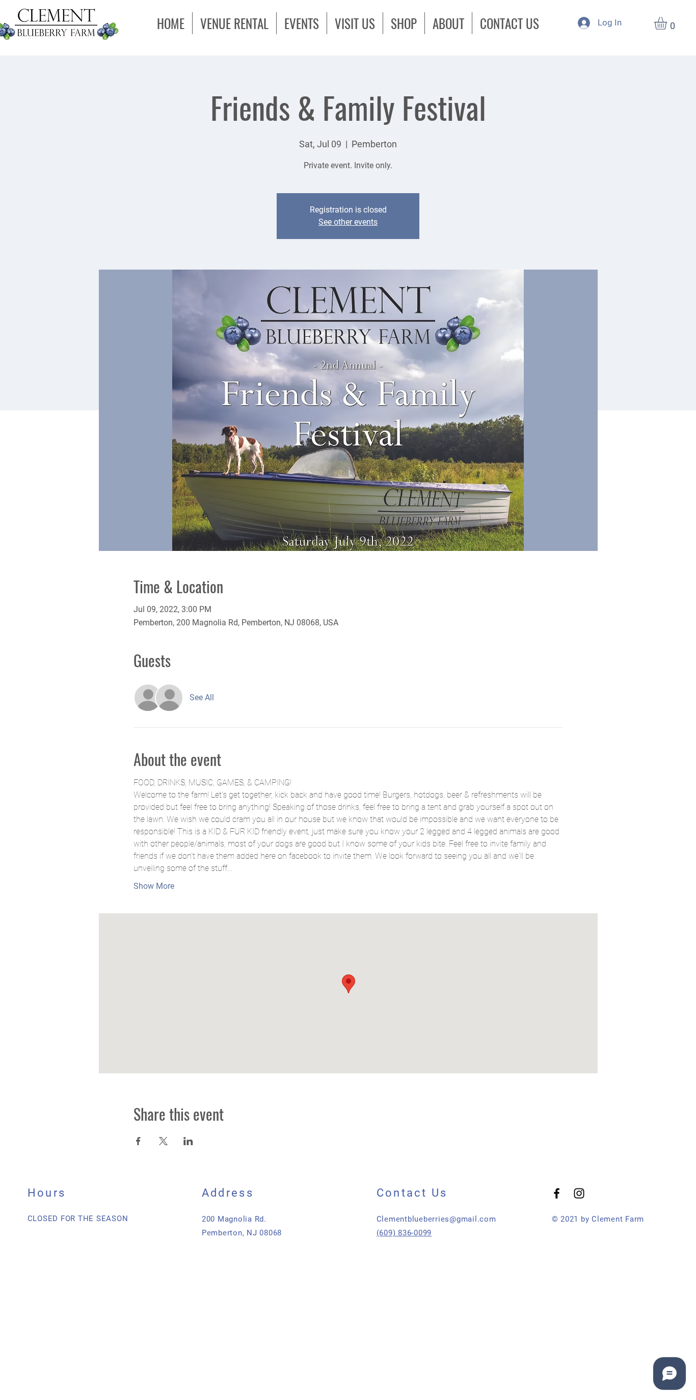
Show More (153, 886)
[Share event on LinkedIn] (188, 1141)
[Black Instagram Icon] (579, 1193)
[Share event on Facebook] (138, 1141)
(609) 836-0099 (404, 1232)
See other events (348, 222)
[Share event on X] (163, 1141)
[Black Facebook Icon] (557, 1193)
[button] (668, 23)
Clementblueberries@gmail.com (436, 1219)
